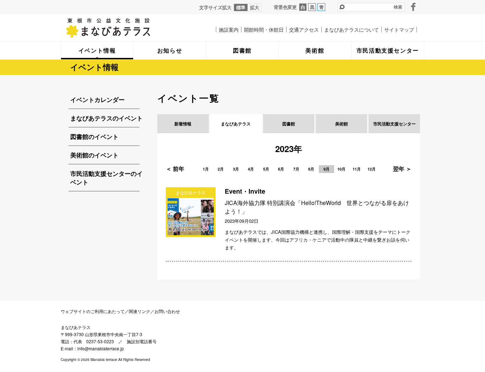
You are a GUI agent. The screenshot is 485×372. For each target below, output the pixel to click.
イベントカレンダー (97, 99)
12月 (371, 169)
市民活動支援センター (394, 123)
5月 (266, 169)
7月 (296, 169)
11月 (357, 169)
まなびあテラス (123, 27)
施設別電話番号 (142, 341)
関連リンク (139, 311)
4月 (251, 169)
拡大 (254, 7)
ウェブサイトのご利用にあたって (93, 311)
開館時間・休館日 (264, 29)
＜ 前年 (175, 169)
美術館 (341, 123)
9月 (326, 169)
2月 (221, 169)
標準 (240, 7)
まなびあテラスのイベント (106, 118)
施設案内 (229, 29)
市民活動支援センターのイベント (106, 177)
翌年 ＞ (402, 169)
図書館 (288, 123)
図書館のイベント (94, 136)
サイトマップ (399, 29)
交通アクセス (304, 29)
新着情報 (182, 123)
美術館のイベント (94, 155)
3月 (236, 169)
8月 (311, 169)
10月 (341, 169)
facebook (413, 6)
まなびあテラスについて (351, 29)
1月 (206, 169)
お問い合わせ (167, 311)
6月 (281, 169)
